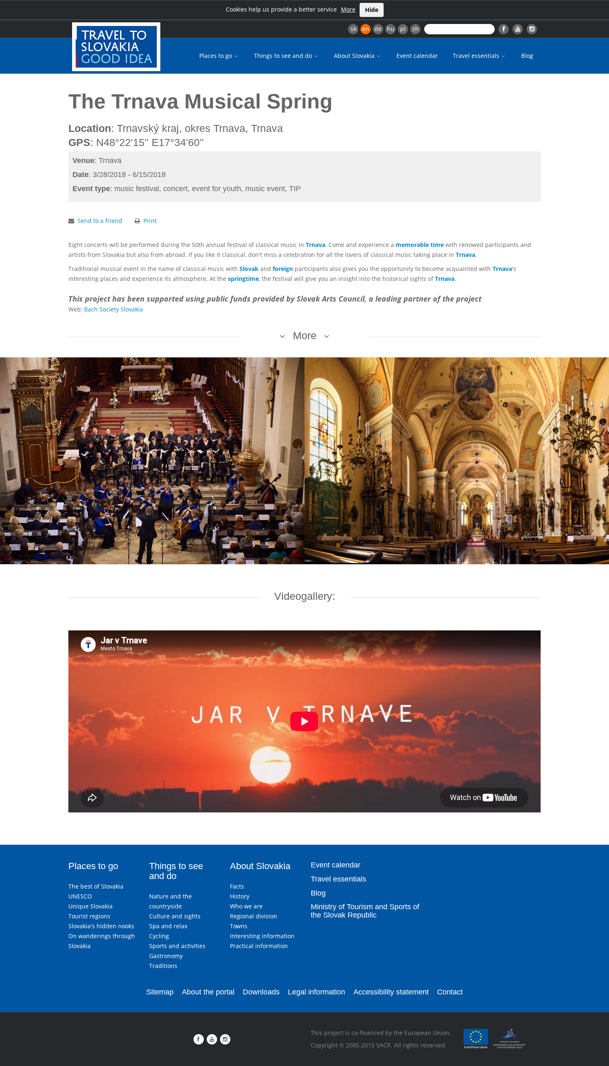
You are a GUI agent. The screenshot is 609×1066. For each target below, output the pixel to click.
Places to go (216, 56)
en (365, 29)
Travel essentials (477, 56)
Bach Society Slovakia (113, 309)
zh (415, 29)
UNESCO (80, 896)
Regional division (253, 916)
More (348, 9)
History (239, 896)
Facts (237, 886)
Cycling (159, 936)
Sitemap (160, 992)
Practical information (259, 946)
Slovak (249, 269)
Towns (238, 926)
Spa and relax (168, 926)
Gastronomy (166, 956)
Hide (371, 10)
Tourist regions (89, 916)
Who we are (246, 906)
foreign (283, 269)
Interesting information (262, 936)
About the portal (208, 992)
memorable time (420, 245)
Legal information (316, 992)
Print (150, 221)
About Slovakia (355, 56)
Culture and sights (175, 916)
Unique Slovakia (90, 906)
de (378, 29)
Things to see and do (284, 56)
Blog (527, 56)
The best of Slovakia (95, 886)
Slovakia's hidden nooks (101, 926)
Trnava (315, 245)
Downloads (261, 992)
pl (403, 29)
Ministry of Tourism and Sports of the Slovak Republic (365, 911)
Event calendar (417, 56)
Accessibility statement (391, 992)
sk (353, 29)
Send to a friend (99, 221)
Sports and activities (177, 946)
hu (390, 29)
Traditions (163, 966)
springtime (243, 279)
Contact (450, 992)
